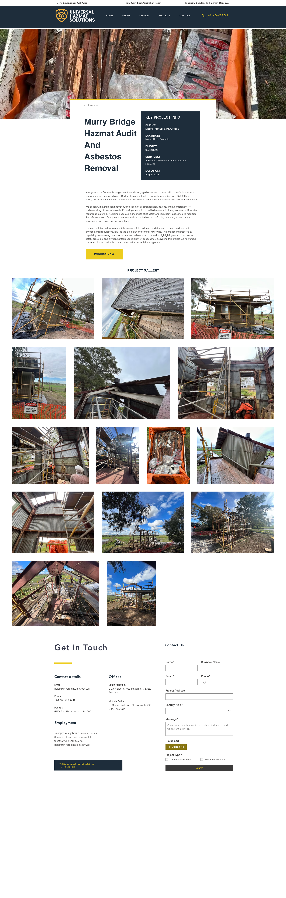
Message (171, 719)
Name (169, 662)
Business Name (210, 662)
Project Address (175, 690)
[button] (144, 15)
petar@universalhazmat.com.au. (72, 744)
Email (169, 676)
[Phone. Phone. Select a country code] (206, 682)
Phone (205, 676)
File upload (172, 741)
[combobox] (199, 711)
